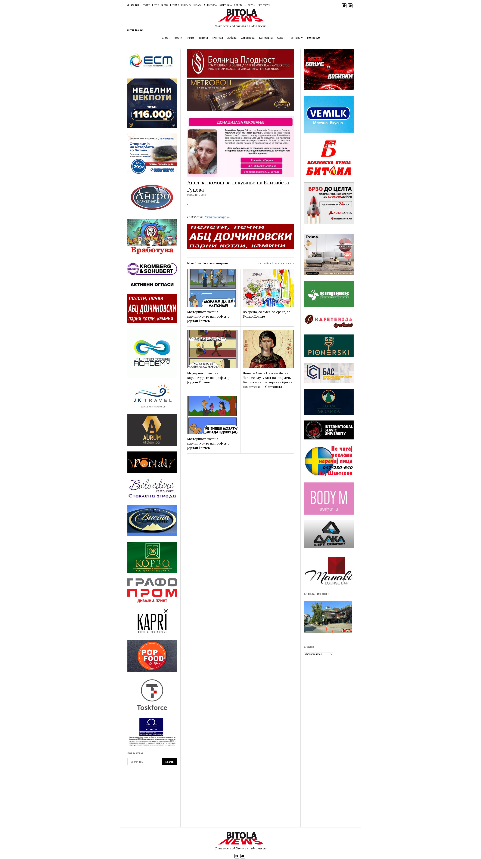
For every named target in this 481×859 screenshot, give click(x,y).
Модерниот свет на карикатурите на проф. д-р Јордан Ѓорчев (208, 316)
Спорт (146, 5)
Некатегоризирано (216, 217)
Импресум (264, 5)
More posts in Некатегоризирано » (276, 263)
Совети (238, 5)
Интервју (250, 5)
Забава (197, 5)
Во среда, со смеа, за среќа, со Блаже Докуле (266, 314)
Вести (155, 5)
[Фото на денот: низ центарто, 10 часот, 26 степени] (328, 617)
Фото (164, 5)
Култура (186, 5)
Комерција (225, 5)
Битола (174, 5)
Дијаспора (210, 5)
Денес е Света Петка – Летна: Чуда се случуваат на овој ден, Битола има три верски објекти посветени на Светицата (268, 380)
